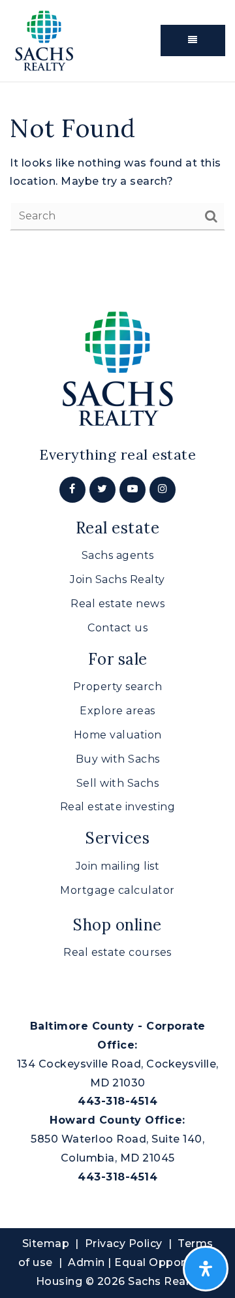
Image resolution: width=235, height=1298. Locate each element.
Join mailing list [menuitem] (118, 866)
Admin (86, 1262)
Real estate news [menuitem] (117, 603)
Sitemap (46, 1243)
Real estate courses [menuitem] (117, 952)
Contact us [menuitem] (117, 628)
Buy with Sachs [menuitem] (118, 759)
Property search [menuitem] (118, 686)
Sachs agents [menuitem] (118, 555)
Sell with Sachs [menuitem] (117, 783)
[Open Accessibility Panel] (205, 1268)
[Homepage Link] (44, 39)
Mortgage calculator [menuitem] (117, 890)
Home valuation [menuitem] (118, 735)
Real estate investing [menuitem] (118, 806)
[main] (117, 172)
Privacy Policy (124, 1243)
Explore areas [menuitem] (117, 710)
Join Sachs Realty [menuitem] (117, 579)
